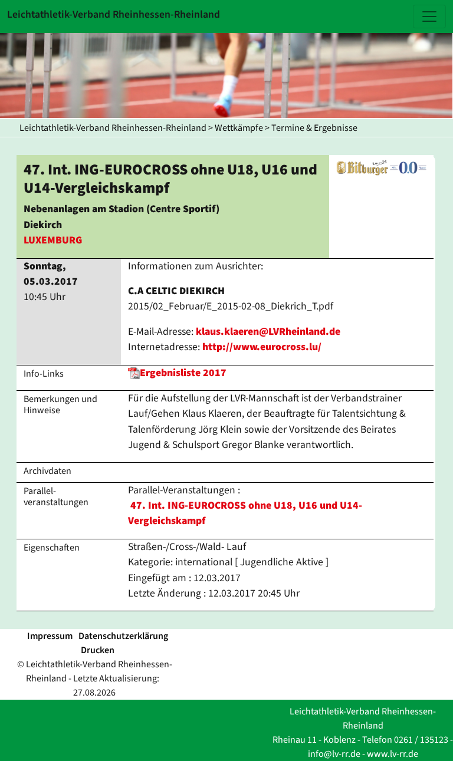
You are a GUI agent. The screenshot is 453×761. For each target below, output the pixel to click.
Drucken (97, 650)
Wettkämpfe (239, 127)
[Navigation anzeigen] (429, 16)
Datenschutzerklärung (123, 636)
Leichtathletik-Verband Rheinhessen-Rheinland (112, 127)
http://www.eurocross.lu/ (261, 347)
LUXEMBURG (53, 240)
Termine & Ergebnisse (314, 127)
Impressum (50, 636)
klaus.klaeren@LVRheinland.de (268, 331)
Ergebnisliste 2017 (183, 372)
